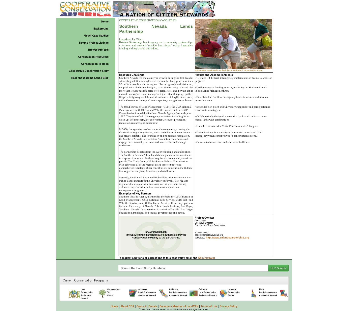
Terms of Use (209, 306)
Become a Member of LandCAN (179, 306)
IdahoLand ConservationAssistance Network (268, 292)
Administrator (206, 257)
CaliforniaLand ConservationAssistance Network (178, 292)
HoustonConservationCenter (234, 292)
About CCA (127, 306)
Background (101, 28)
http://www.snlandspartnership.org (227, 237)
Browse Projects (98, 49)
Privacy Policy (228, 306)
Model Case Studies (96, 35)
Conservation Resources (93, 56)
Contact (141, 306)
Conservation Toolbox (95, 63)
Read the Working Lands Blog (90, 77)
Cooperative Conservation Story (89, 70)
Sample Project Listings (94, 42)
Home (105, 21)
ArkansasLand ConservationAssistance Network (147, 292)
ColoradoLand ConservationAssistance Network (208, 292)
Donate (152, 306)
